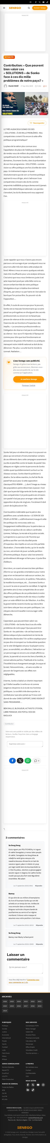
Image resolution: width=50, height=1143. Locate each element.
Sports (4, 1044)
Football (5, 1047)
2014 (5, 1011)
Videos (4, 1056)
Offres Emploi (30, 1047)
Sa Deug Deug (14, 845)
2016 (32, 1006)
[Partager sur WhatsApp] (27, 760)
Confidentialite (31, 1073)
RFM (3, 1090)
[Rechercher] (28, 7)
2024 (19, 1001)
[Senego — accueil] (15, 8)
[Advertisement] (25, 33)
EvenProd (5, 1073)
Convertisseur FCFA (32, 1026)
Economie (5, 1035)
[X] (33, 1085)
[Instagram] (43, 1085)
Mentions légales (22, 1120)
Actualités (9, 57)
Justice (4, 1032)
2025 (12, 1001)
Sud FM (4, 1096)
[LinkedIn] (28, 1090)
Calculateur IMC (31, 1041)
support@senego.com (35, 1118)
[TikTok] (47, 2)
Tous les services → (32, 1053)
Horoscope (29, 1044)
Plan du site (12, 1120)
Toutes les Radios (8, 1087)
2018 (19, 1006)
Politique (5, 1026)
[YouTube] (43, 2)
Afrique (4, 1059)
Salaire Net (29, 1032)
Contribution (9, 724)
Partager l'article (28, 385)
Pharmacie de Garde (32, 1038)
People (4, 1041)
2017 (26, 1006)
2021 (39, 1001)
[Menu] (4, 7)
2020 (5, 1006)
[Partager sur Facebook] (12, 760)
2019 (12, 1006)
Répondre (38, 886)
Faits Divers (6, 1053)
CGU (27, 1076)
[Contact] (30, 2)
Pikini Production (8, 1079)
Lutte (4, 1050)
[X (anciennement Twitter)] (39, 2)
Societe (4, 1029)
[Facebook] (35, 2)
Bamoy (11, 893)
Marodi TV (5, 1070)
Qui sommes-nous (32, 1067)
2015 (39, 1006)
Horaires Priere (31, 1035)
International (6, 1038)
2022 (32, 1001)
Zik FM (4, 1093)
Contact (28, 1070)
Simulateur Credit (31, 1050)
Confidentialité (37, 1120)
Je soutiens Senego (28, 379)
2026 (5, 1001)
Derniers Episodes (8, 1067)
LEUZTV (4, 1076)
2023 (26, 1001)
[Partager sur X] (20, 760)
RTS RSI (4, 1099)
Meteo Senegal (31, 1029)
